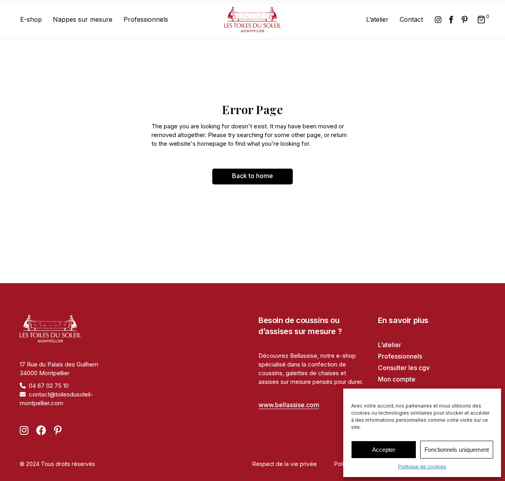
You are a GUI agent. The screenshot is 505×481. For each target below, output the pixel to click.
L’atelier (389, 345)
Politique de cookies (422, 467)
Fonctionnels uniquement (457, 449)
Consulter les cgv (404, 368)
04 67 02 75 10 (49, 385)
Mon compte (396, 379)
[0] (481, 19)
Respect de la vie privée (284, 463)
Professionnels (400, 356)
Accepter (383, 449)
